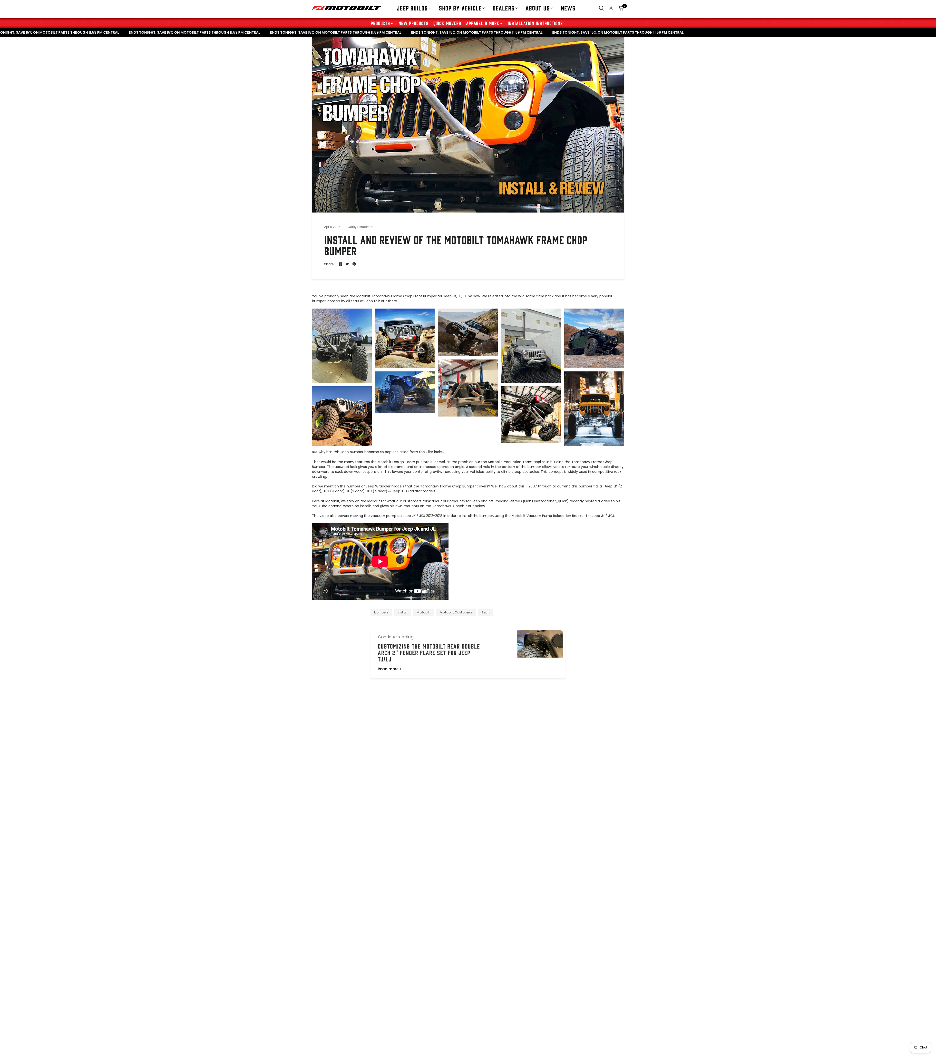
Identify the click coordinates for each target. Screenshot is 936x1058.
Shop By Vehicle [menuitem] (460, 7)
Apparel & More (482, 23)
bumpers (381, 612)
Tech (485, 612)
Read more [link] (388, 669)
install (403, 612)
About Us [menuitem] (538, 7)
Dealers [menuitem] (504, 7)
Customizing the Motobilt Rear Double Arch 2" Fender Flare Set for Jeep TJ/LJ (429, 652)
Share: (329, 264)
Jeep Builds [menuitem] (412, 7)
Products (380, 23)
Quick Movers (447, 23)
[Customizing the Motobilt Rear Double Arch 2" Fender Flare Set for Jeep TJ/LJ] (540, 652)
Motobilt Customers (456, 612)
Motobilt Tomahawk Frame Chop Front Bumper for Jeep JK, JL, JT (411, 296)
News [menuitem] (568, 7)
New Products (413, 23)
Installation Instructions (535, 23)
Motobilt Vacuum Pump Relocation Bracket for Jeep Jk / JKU (563, 515)
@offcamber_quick (550, 501)
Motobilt (424, 612)
